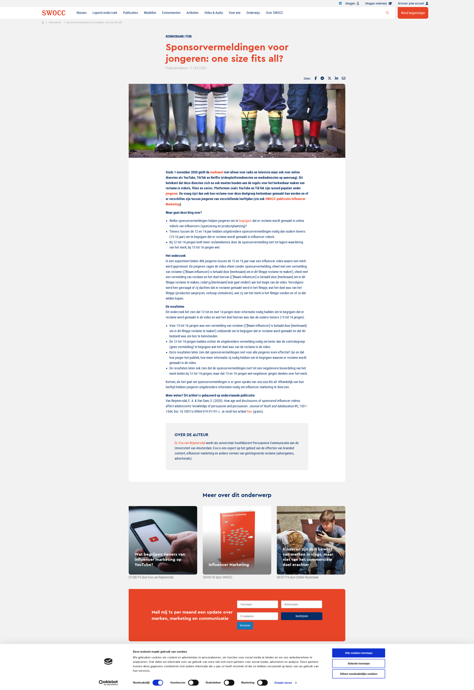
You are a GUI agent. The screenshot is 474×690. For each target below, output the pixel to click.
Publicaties (130, 13)
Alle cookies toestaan (359, 652)
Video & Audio (213, 13)
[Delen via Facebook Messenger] (322, 78)
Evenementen (171, 13)
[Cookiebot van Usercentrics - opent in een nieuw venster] (108, 683)
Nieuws (82, 13)
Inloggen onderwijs (376, 3)
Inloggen (350, 3)
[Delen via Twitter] (329, 78)
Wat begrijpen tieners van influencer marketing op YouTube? (160, 559)
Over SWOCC (274, 13)
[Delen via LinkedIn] (336, 78)
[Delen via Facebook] (316, 78)
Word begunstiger (413, 13)
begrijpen (245, 221)
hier (249, 411)
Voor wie (235, 13)
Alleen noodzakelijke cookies (358, 673)
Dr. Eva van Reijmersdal (190, 443)
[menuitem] (82, 12)
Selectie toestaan (359, 663)
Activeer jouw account (411, 3)
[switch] (193, 683)
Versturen (245, 625)
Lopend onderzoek (105, 13)
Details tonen (283, 682)
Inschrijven (302, 616)
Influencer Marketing (229, 564)
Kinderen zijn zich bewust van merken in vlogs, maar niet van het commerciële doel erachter (308, 556)
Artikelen (192, 13)
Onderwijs (253, 13)
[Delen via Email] (343, 78)
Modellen (150, 13)
